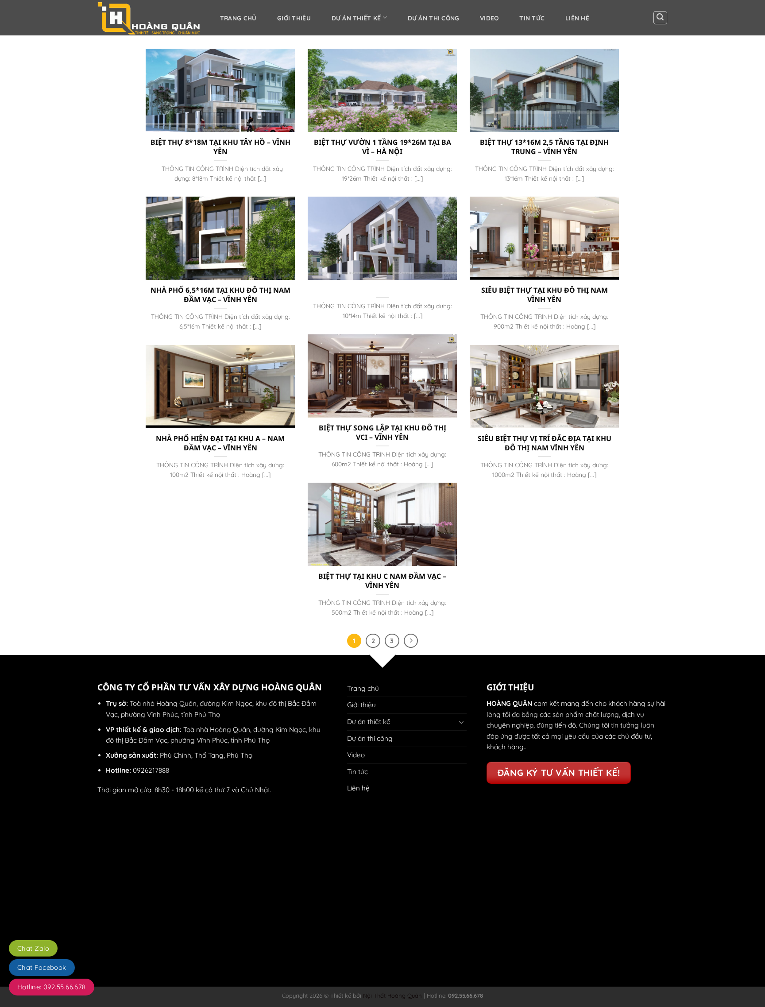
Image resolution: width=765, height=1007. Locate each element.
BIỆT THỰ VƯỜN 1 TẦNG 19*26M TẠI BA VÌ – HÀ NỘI (382, 147)
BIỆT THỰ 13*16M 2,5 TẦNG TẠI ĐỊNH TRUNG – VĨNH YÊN (544, 147)
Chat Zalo (33, 948)
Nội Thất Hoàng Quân (391, 995)
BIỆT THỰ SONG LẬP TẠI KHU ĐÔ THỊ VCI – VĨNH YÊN (382, 432)
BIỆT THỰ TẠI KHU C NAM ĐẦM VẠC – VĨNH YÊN (382, 581)
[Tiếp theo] (411, 641)
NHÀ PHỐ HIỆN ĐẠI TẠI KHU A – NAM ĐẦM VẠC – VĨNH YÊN (220, 443)
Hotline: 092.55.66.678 (51, 987)
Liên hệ (577, 18)
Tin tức (532, 18)
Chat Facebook (41, 967)
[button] (660, 18)
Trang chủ (238, 18)
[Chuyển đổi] (461, 722)
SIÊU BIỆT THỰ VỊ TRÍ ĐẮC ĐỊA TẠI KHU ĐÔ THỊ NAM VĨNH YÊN (544, 443)
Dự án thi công (434, 18)
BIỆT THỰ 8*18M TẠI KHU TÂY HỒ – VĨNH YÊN (220, 147)
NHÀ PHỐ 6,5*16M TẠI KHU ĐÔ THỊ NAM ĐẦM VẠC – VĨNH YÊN (220, 295)
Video (489, 18)
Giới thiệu (294, 18)
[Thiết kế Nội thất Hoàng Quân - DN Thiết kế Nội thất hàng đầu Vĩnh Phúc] (149, 17)
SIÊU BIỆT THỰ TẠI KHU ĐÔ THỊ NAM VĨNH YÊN (544, 295)
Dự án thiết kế (356, 18)
